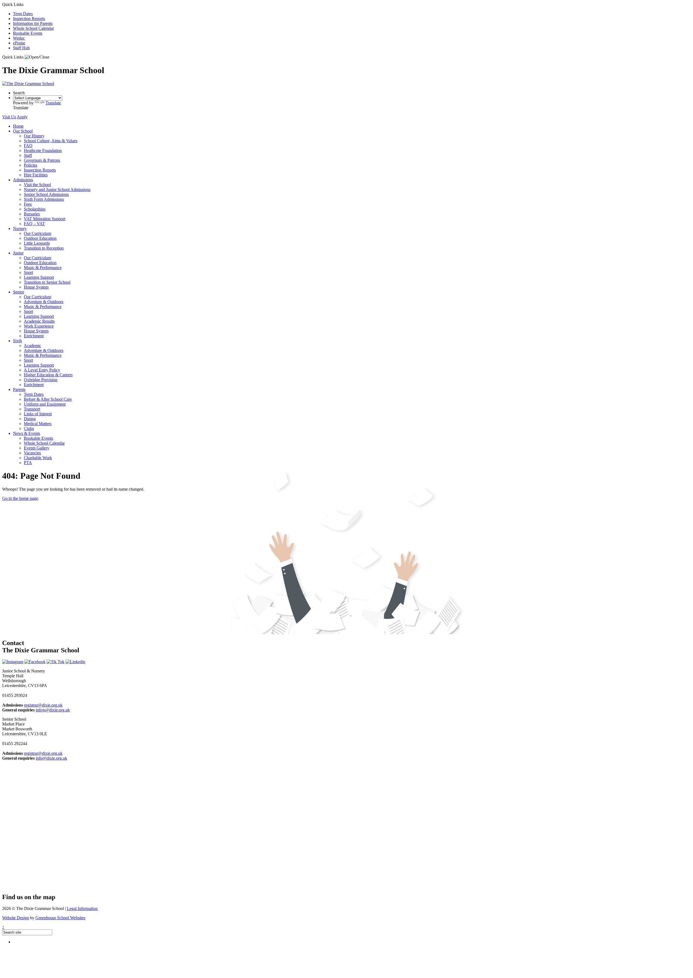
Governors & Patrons (42, 160)
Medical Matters (37, 423)
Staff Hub (21, 48)
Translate (53, 103)
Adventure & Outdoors (43, 301)
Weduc (19, 38)
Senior (18, 292)
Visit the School (37, 184)
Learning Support (39, 277)
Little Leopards (37, 243)
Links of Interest (38, 414)
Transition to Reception (44, 248)
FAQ (28, 145)
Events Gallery (36, 448)
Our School (23, 131)
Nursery (20, 228)
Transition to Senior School (47, 282)
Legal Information (82, 908)
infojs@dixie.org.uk (53, 710)
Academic (32, 345)
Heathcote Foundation (43, 150)
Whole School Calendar (33, 28)
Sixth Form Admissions (44, 199)
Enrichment (34, 335)
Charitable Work (38, 457)
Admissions (23, 179)
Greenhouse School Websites (60, 917)
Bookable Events (27, 33)
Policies (30, 165)
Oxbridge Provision (40, 379)
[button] (37, 57)
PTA (28, 462)
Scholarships (34, 209)
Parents (19, 389)
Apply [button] (22, 117)
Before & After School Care (48, 399)
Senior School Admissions (46, 194)
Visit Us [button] (9, 117)
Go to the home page (20, 498)
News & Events (26, 433)
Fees (28, 204)
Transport (32, 409)
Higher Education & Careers (48, 375)
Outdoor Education (40, 238)
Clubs (29, 428)
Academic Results (39, 321)
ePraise (19, 43)
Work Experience (39, 326)
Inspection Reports (29, 18)
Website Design (15, 917)
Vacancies (32, 453)
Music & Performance (42, 267)
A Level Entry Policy (42, 370)
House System (36, 287)
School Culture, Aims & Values (50, 140)
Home (18, 126)
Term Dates (23, 13)
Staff (28, 155)
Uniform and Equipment (45, 404)
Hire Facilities (36, 175)
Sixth (17, 340)
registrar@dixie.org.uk (43, 705)
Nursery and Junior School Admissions (57, 189)
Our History (34, 136)
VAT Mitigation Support (44, 218)
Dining (30, 418)
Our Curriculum (37, 233)
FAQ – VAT (34, 223)
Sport (28, 272)
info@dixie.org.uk (51, 758)
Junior (18, 253)
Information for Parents (33, 23)
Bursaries (32, 214)
